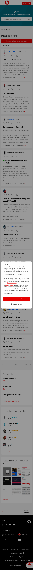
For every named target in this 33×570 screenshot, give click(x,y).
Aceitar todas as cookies (16, 299)
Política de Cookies (11, 283)
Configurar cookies (16, 304)
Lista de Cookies (9, 285)
